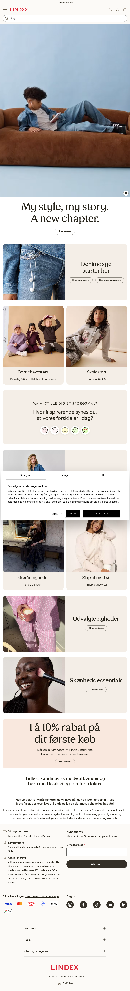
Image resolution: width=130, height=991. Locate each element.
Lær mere (65, 231)
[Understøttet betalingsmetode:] (33, 908)
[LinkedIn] (123, 904)
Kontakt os (51, 976)
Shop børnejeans (80, 280)
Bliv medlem (65, 761)
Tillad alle (101, 513)
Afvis (73, 513)
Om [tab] (104, 475)
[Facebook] (83, 904)
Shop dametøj (33, 584)
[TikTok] (97, 904)
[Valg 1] (44, 430)
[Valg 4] (75, 430)
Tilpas (55, 513)
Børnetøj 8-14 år (97, 379)
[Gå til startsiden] (19, 9)
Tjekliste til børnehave (43, 379)
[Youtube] (110, 904)
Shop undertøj (96, 628)
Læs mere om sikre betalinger (42, 896)
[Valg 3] (65, 430)
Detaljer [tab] (65, 475)
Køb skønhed (96, 689)
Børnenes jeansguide (110, 280)
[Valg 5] (85, 430)
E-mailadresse (75, 844)
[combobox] (65, 18)
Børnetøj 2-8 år (19, 379)
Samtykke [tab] (25, 475)
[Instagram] (70, 904)
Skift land (68, 983)
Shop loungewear (97, 584)
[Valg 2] (54, 430)
